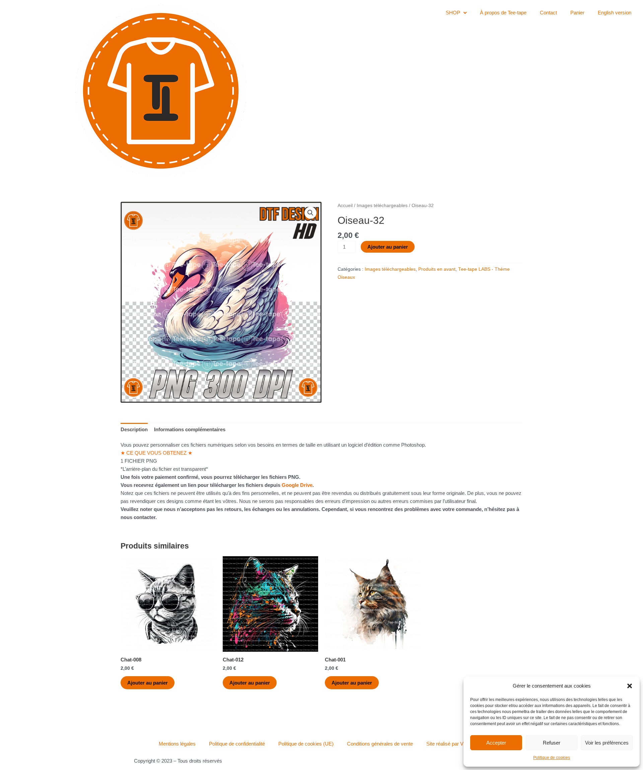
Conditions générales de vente (380, 744)
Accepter (496, 743)
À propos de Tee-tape (503, 12)
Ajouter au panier (387, 247)
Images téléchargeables (382, 205)
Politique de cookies (551, 757)
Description (134, 429)
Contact (548, 12)
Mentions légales (177, 744)
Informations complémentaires (189, 429)
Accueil (345, 205)
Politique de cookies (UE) (306, 744)
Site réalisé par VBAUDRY (455, 744)
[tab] (134, 429)
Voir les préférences (607, 743)
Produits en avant (436, 269)
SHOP (453, 12)
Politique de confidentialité (237, 744)
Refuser (551, 743)
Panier (577, 12)
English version (614, 12)
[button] (629, 686)
